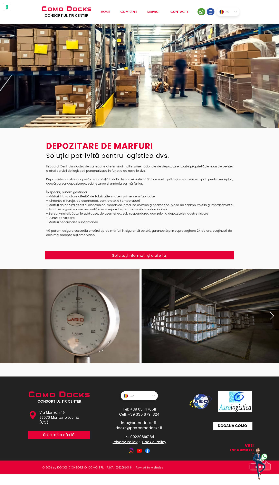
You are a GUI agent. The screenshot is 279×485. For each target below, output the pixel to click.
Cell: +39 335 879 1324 (139, 414)
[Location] (201, 11)
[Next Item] (272, 316)
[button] (154, 11)
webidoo (157, 467)
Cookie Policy (154, 441)
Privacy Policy (125, 441)
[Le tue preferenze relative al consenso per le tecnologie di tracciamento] (7, 7)
